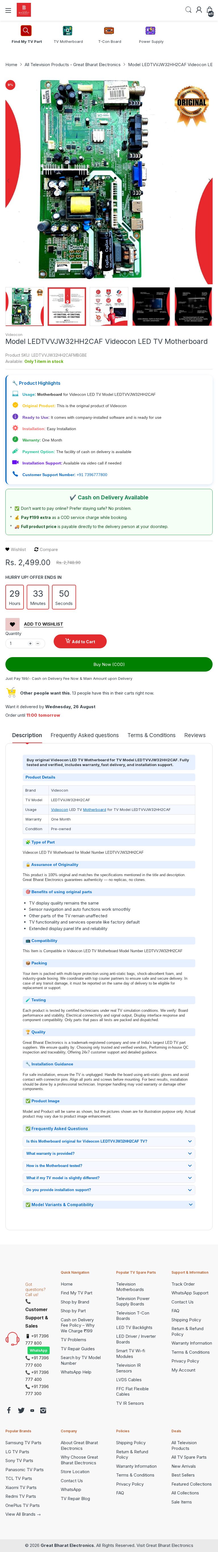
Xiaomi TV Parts (21, 1487)
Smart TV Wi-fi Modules (130, 1353)
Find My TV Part (76, 1293)
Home (67, 1284)
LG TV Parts (17, 1451)
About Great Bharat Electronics (79, 1445)
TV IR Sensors (130, 1403)
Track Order (183, 1284)
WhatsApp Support (189, 1293)
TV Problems (73, 1339)
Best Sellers (183, 1475)
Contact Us (182, 1302)
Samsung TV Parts (23, 1442)
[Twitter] (21, 1411)
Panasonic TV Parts (24, 1469)
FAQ (175, 1310)
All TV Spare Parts (189, 1457)
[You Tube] (32, 1411)
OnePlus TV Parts (22, 1505)
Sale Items (181, 1502)
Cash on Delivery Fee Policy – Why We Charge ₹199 (78, 1325)
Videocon (13, 334)
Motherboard (94, 809)
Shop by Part (73, 1310)
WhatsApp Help (76, 1372)
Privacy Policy (185, 1361)
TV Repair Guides (78, 1348)
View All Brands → (23, 1514)
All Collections (185, 1493)
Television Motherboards (130, 1286)
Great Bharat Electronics (67, 1545)
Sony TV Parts (19, 1460)
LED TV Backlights (134, 1327)
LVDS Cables (129, 1379)
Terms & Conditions (190, 1352)
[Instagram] (43, 1411)
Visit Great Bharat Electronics (165, 1545)
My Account (183, 1370)
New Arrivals (183, 1466)
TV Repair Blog (75, 1498)
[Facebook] (8, 1411)
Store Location (75, 1471)
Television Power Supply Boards (133, 1301)
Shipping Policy (186, 1319)
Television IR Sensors (128, 1368)
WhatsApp (38, 1350)
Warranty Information (191, 1343)
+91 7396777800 (92, 474)
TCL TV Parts (18, 1478)
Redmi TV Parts (20, 1496)
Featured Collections (191, 1484)
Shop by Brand (75, 1302)
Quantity (13, 633)
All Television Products (184, 1445)
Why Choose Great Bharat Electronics (79, 1459)
